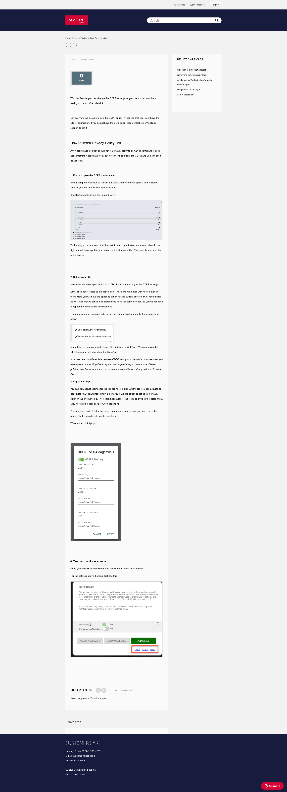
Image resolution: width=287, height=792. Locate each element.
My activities (179, 4)
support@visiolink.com (84, 755)
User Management (185, 94)
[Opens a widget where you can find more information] (272, 786)
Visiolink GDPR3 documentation (191, 69)
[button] (98, 690)
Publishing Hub (87, 38)
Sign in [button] (216, 4)
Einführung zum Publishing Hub (191, 75)
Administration (101, 38)
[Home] (76, 20)
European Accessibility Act (189, 89)
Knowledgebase (71, 38)
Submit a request (197, 4)
